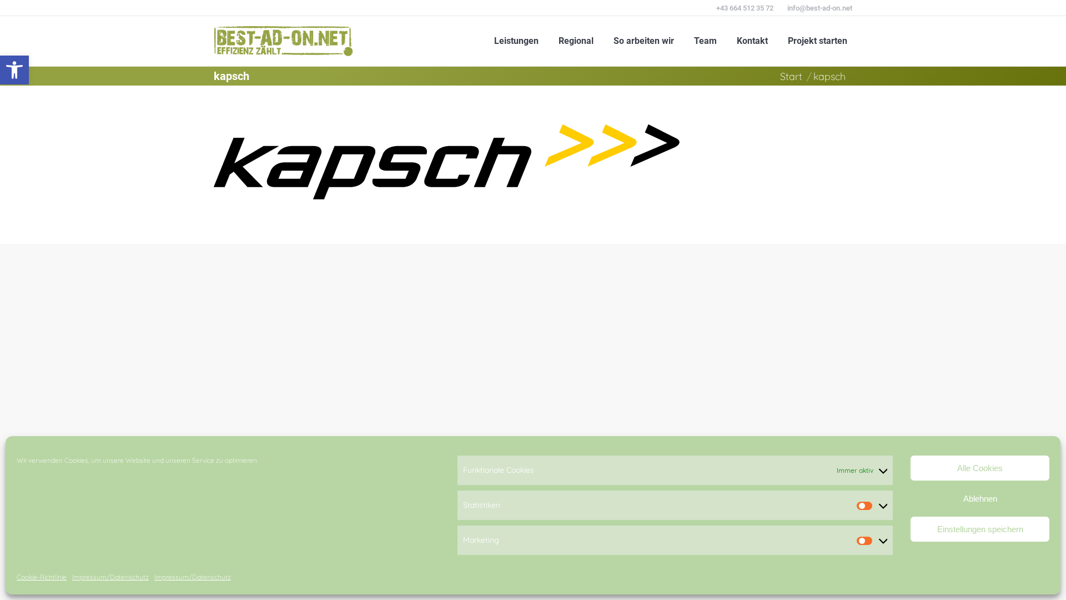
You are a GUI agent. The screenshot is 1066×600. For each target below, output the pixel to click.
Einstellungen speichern (980, 529)
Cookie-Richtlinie (42, 577)
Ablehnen (980, 498)
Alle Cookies (980, 468)
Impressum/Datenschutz (110, 577)
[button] (14, 70)
